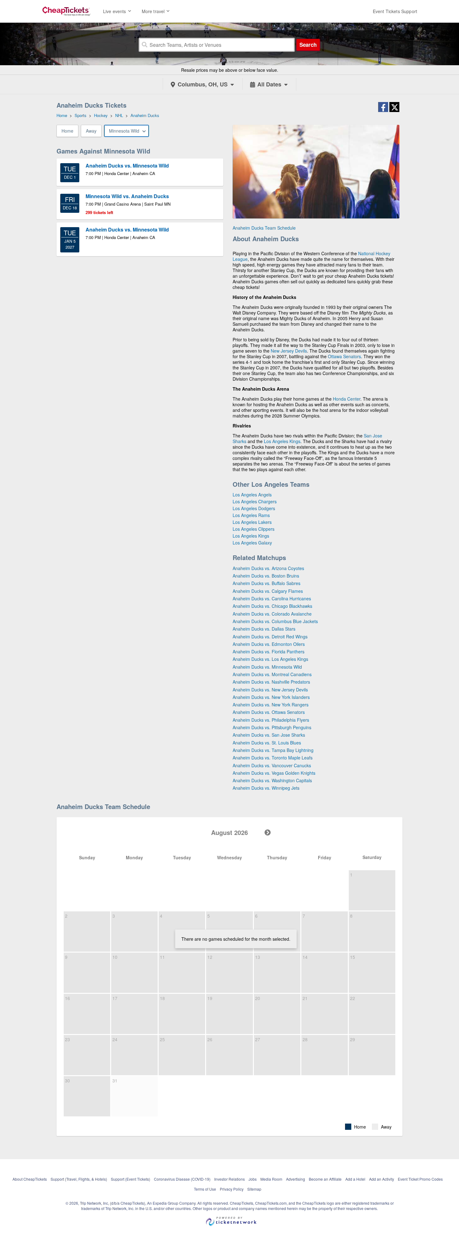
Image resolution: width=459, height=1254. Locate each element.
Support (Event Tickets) (130, 1179)
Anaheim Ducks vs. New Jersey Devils (270, 689)
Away (91, 131)
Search (308, 44)
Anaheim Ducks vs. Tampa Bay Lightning (273, 750)
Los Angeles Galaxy (252, 542)
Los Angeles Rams (251, 515)
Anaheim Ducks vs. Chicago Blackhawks (272, 606)
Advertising (295, 1179)
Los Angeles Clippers (253, 529)
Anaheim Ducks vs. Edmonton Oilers (269, 644)
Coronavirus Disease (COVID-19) (182, 1179)
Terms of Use (205, 1189)
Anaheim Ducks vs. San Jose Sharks (269, 735)
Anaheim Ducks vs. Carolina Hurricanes (272, 598)
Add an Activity (381, 1179)
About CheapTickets (29, 1179)
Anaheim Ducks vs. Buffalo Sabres (266, 583)
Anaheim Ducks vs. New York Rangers (270, 704)
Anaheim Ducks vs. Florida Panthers (268, 651)
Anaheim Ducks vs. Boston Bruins (266, 576)
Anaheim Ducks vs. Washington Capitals (272, 780)
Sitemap (254, 1189)
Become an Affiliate (325, 1179)
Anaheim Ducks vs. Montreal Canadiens (272, 674)
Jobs (253, 1179)
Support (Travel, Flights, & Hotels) (79, 1179)
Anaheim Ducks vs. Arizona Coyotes (268, 568)
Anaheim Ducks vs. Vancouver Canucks (272, 765)
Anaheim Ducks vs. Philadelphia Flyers (271, 720)
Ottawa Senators (344, 356)
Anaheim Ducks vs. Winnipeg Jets (266, 788)
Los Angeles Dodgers (254, 508)
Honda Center (346, 399)
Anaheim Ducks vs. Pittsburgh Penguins (272, 727)
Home (67, 131)
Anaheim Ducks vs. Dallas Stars (264, 629)
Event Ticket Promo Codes (420, 1179)
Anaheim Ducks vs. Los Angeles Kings (270, 659)
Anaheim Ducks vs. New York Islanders (271, 697)
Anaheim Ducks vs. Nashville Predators (271, 682)
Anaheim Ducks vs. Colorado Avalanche (272, 614)
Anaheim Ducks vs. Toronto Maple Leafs (273, 757)
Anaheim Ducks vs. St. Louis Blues (267, 742)
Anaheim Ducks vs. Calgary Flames (268, 591)
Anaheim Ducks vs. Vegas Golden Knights (274, 773)
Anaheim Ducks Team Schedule (264, 228)
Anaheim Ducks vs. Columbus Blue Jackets (275, 621)
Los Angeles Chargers (255, 501)
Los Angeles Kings (282, 441)
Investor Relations (229, 1179)
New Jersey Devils (289, 351)
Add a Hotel (355, 1179)
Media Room (271, 1179)
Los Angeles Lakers (252, 522)
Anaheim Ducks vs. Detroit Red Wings (270, 636)
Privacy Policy (232, 1189)
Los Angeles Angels (252, 494)
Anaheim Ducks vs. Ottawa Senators (269, 712)
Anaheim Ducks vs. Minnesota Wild (267, 667)
